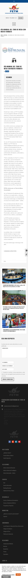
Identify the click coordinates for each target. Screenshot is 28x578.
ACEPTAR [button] (18, 574)
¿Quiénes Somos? (7, 453)
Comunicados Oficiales (8, 543)
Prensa (4, 551)
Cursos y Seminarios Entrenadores (10, 500)
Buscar (20, 18)
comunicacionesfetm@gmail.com (11, 406)
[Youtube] (19, 442)
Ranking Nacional (7, 488)
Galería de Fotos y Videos (8, 490)
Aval (4, 483)
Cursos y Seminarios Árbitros (9, 503)
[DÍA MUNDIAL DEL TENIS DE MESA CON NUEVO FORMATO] (14, 50)
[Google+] (13, 442)
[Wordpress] (16, 442)
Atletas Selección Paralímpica (9, 470)
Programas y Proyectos (8, 505)
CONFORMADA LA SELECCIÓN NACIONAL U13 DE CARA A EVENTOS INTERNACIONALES (14, 330)
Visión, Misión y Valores (8, 455)
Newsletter (5, 549)
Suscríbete (5, 554)
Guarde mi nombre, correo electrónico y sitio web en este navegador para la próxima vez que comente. (13, 374)
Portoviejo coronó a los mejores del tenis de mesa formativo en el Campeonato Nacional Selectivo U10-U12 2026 (14, 308)
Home (2, 35)
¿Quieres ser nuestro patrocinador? (11, 514)
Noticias (5, 35)
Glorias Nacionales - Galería (9, 473)
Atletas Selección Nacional (9, 468)
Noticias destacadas (12, 303)
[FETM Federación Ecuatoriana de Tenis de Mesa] (14, 9)
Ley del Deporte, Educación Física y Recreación (13, 526)
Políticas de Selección (8, 534)
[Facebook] (10, 442)
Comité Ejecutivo (7, 458)
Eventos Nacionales (7, 485)
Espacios (5, 516)
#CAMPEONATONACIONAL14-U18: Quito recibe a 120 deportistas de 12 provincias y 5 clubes (14, 285)
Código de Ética (6, 531)
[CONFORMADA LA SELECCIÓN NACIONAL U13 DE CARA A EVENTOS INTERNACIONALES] (14, 320)
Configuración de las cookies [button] (8, 574)
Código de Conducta (7, 529)
